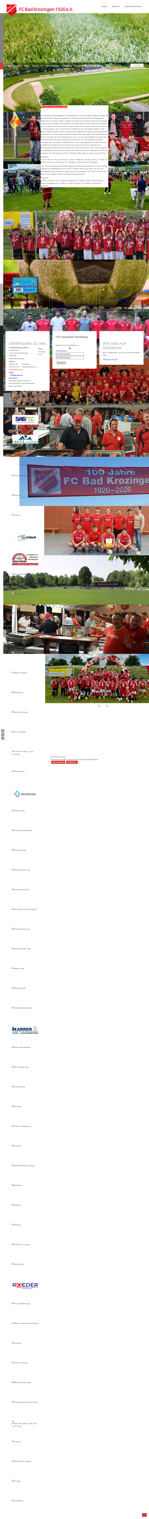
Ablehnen (71, 762)
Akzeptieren (58, 762)
